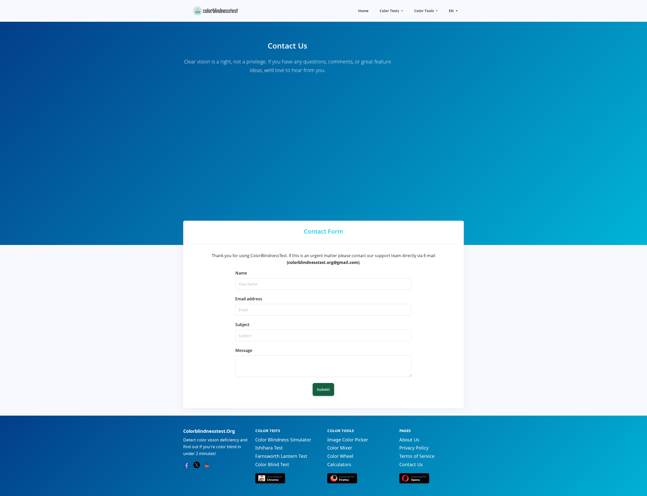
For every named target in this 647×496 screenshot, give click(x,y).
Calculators (339, 464)
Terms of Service (416, 456)
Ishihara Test (269, 448)
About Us (409, 440)
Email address (248, 299)
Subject (242, 324)
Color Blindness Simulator (283, 440)
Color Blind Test (272, 464)
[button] (453, 10)
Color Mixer (339, 448)
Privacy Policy (413, 448)
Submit (323, 389)
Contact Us (411, 464)
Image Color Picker (347, 440)
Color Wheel (340, 456)
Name (241, 273)
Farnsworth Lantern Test (281, 456)
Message (243, 350)
